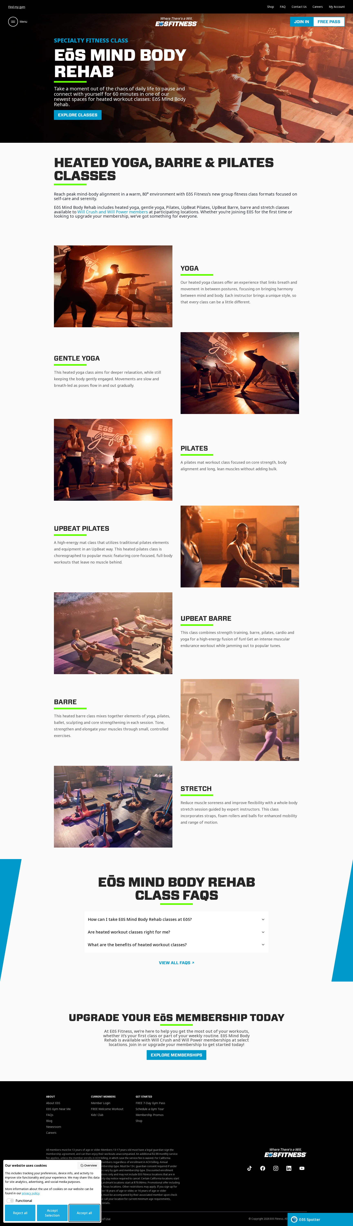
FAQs (49, 1115)
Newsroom (53, 1127)
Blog (49, 1121)
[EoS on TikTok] (249, 1168)
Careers (318, 7)
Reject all (20, 1213)
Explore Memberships (176, 1055)
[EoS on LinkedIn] (288, 1168)
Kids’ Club (97, 1115)
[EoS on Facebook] (262, 1168)
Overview (90, 1165)
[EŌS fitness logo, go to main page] (176, 22)
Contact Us (299, 7)
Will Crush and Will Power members (112, 212)
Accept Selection (52, 1213)
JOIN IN (301, 21)
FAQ (283, 7)
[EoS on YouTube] (301, 1168)
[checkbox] (18, 1200)
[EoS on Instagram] (275, 1168)
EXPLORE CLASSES (77, 114)
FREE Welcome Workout (107, 1109)
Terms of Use (102, 1219)
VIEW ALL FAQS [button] (174, 963)
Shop (270, 7)
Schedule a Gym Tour (150, 1109)
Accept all (84, 1213)
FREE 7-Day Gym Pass (150, 1103)
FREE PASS (329, 21)
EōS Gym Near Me (58, 1109)
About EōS (53, 1103)
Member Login (100, 1103)
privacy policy (30, 1193)
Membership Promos (150, 1115)
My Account (337, 7)
